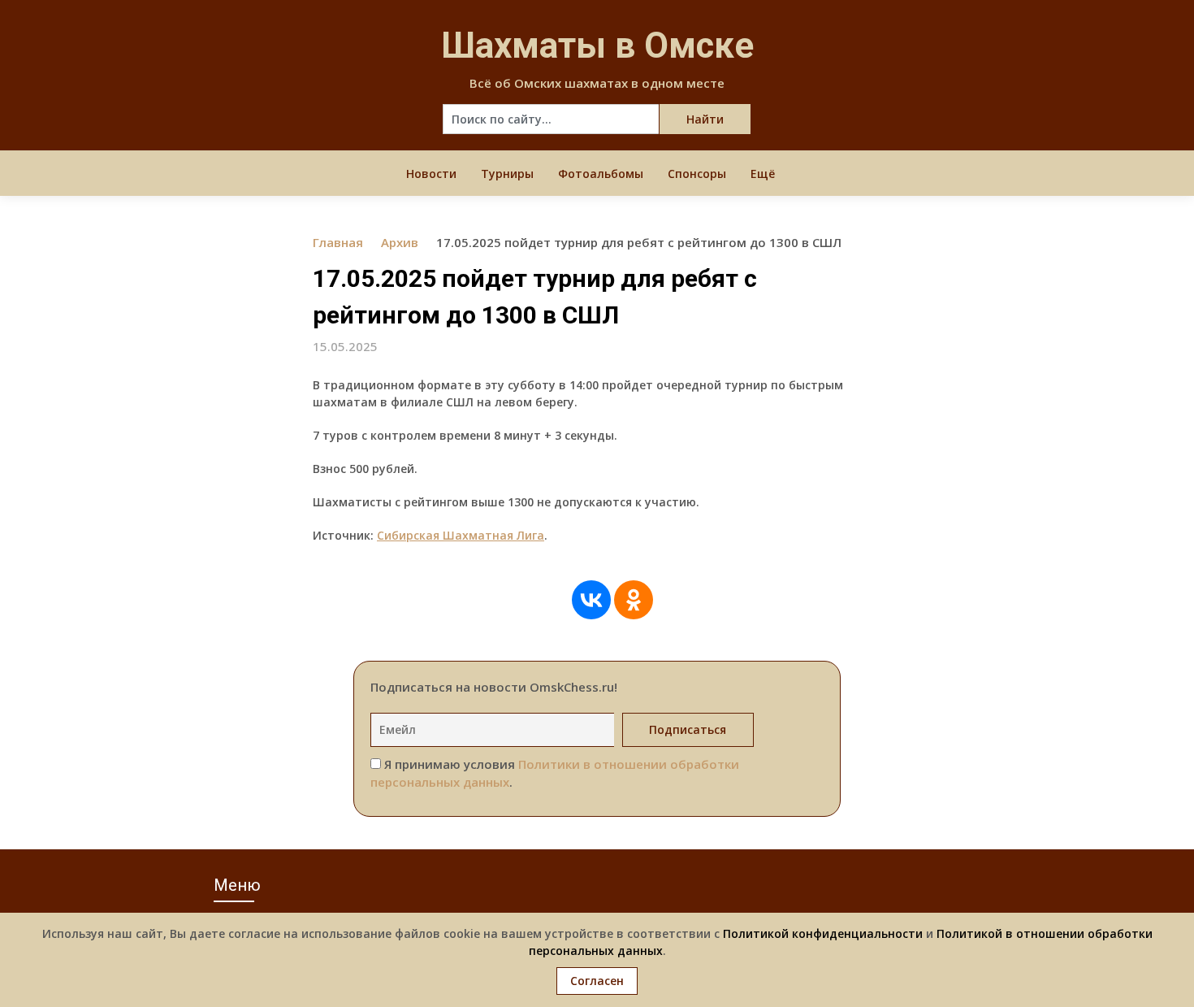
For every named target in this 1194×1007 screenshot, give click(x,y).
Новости (431, 173)
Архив (399, 242)
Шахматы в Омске (597, 45)
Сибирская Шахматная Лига (460, 535)
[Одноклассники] (633, 599)
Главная (338, 242)
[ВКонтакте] (591, 599)
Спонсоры (697, 173)
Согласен (597, 980)
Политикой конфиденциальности (823, 933)
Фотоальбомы (600, 173)
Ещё (763, 173)
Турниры (507, 173)
